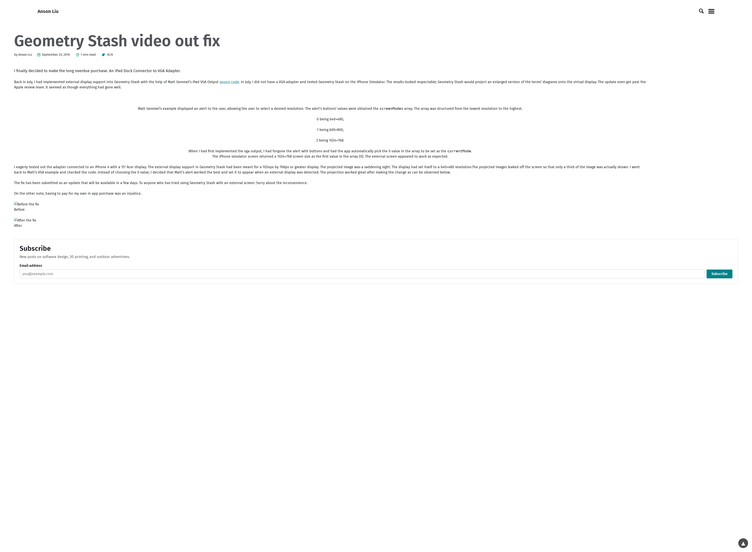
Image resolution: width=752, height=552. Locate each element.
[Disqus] (376, 342)
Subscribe (719, 274)
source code (229, 82)
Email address (31, 265)
